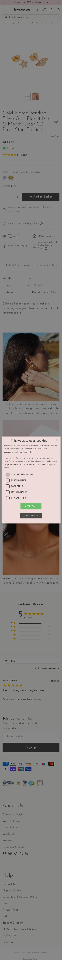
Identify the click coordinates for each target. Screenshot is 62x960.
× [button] (57, 440)
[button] (31, 516)
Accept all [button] (31, 506)
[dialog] (31, 479)
